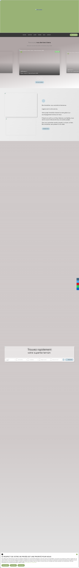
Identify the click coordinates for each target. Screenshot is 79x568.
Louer (34, 34)
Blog (44, 34)
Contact (49, 34)
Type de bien (20, 359)
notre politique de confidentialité (30, 562)
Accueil (24, 34)
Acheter (30, 34)
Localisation (31, 359)
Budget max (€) (43, 359)
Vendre (39, 34)
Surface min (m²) (55, 359)
